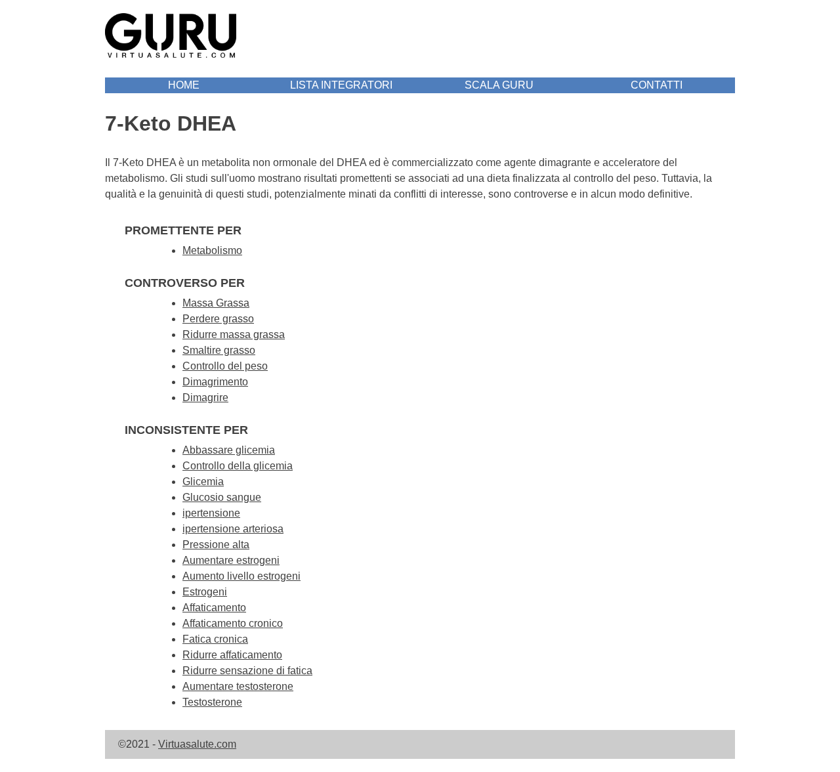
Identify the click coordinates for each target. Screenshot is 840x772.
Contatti (656, 85)
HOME (184, 85)
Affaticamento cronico (232, 623)
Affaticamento (214, 607)
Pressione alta (215, 544)
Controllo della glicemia (237, 465)
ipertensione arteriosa (233, 528)
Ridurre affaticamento (232, 654)
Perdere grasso (218, 318)
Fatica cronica (215, 639)
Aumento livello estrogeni (241, 576)
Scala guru (499, 85)
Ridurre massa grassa (233, 334)
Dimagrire (205, 397)
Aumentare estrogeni (231, 560)
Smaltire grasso (218, 350)
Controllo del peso (225, 366)
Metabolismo (212, 250)
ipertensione (211, 513)
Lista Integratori (341, 85)
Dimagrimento (215, 381)
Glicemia (203, 481)
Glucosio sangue (221, 497)
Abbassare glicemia (228, 450)
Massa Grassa (215, 303)
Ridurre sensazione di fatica (247, 670)
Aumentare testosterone (237, 686)
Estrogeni (204, 591)
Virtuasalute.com (197, 744)
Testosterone (212, 702)
